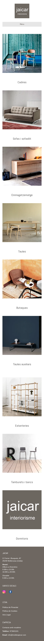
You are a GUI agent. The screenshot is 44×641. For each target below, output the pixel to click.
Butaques (22, 308)
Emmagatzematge (22, 195)
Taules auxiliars (22, 364)
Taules (22, 251)
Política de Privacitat (10, 607)
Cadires (22, 82)
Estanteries (22, 425)
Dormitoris (22, 538)
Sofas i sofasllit (22, 139)
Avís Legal (6, 615)
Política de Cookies (9, 611)
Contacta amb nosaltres (11, 627)
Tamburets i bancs (22, 482)
